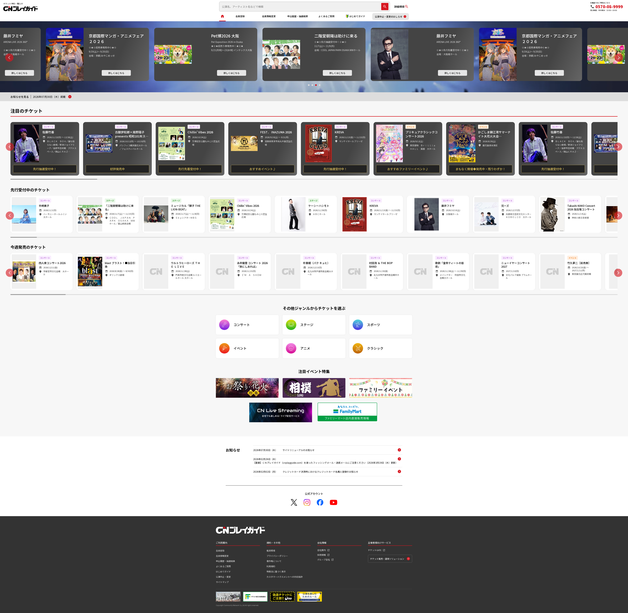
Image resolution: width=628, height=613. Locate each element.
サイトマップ (222, 582)
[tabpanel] (97, 54)
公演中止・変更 (223, 576)
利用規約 (271, 566)
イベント (240, 348)
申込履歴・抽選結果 (297, 16)
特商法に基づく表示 (276, 571)
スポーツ (373, 324)
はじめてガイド (357, 16)
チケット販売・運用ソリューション (387, 558)
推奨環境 (271, 550)
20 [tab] (525, 238)
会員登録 (240, 16)
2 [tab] (312, 88)
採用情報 (321, 554)
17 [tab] (446, 238)
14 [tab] (367, 238)
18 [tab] (472, 238)
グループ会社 (323, 559)
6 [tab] (487, 179)
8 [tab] (208, 238)
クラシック (375, 348)
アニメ (305, 348)
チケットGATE (374, 550)
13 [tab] (340, 238)
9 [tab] (235, 238)
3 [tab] (316, 88)
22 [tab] (578, 238)
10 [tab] (261, 238)
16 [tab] (419, 238)
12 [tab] (314, 238)
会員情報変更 (269, 16)
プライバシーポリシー (277, 555)
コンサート (242, 324)
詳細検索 (399, 7)
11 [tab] (287, 238)
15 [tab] (393, 238)
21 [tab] (551, 238)
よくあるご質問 (326, 16)
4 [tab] (319, 88)
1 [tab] (308, 88)
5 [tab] (400, 179)
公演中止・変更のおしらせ (388, 16)
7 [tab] (574, 179)
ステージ (306, 324)
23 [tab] (604, 238)
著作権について (274, 561)
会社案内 (321, 550)
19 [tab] (499, 238)
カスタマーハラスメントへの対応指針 (285, 576)
